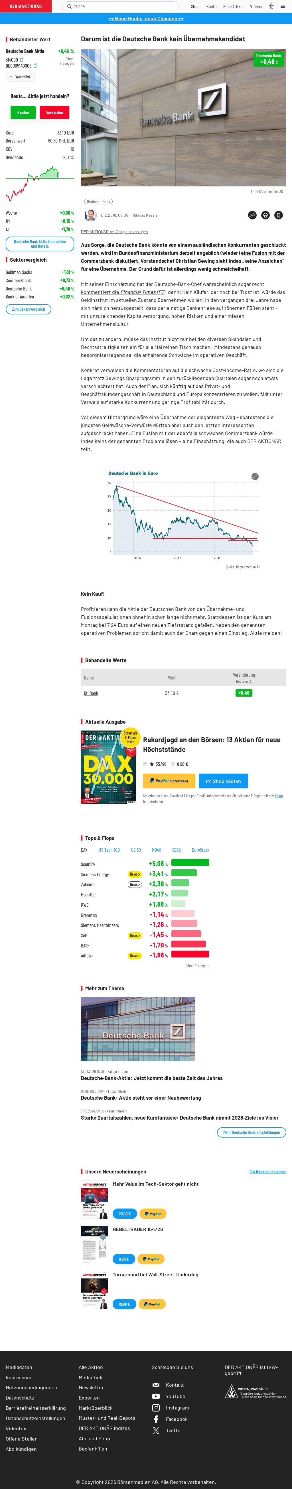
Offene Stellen (22, 1438)
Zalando (87, 884)
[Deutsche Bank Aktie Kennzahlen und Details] (40, 183)
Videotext (17, 1428)
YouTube (175, 1396)
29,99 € (125, 1213)
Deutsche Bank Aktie (25, 51)
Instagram (177, 1407)
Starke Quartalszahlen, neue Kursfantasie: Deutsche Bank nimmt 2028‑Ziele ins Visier (180, 1118)
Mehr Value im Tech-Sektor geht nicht (156, 1184)
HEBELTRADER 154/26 (138, 1229)
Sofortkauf (179, 781)
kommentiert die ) (123, 292)
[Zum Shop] (195, 6)
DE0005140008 (19, 64)
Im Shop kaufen (223, 781)
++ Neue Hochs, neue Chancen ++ (146, 18)
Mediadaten (19, 1367)
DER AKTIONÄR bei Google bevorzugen (114, 232)
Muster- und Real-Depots (107, 1418)
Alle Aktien (91, 1367)
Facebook (177, 1419)
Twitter (174, 1430)
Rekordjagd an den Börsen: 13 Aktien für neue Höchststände (212, 744)
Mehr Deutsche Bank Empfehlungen (251, 1132)
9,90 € (124, 1259)
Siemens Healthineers (100, 925)
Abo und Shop (94, 1438)
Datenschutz (20, 1397)
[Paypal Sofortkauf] (153, 1214)
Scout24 (88, 864)
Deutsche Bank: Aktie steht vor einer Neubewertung (141, 1098)
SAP (84, 935)
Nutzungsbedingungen (31, 1387)
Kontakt (175, 1385)
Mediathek (90, 1377)
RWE (85, 905)
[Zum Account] (211, 6)
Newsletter (91, 1387)
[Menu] (284, 6)
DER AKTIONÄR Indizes (104, 1428)
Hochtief (88, 895)
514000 (12, 58)
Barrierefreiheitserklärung (36, 1408)
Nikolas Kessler (145, 215)
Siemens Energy (95, 874)
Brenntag (89, 915)
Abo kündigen (21, 1449)
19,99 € (124, 1304)
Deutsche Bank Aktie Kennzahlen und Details (40, 244)
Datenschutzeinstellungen (35, 1418)
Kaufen (23, 112)
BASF (85, 946)
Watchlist (22, 76)
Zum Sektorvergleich (28, 309)
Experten (89, 1397)
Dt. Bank (91, 693)
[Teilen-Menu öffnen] (252, 215)
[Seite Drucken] (265, 215)
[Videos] (256, 6)
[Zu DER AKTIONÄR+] (233, 6)
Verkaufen (54, 112)
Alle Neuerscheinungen (268, 1171)
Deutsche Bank (98, 201)
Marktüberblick (96, 1408)
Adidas (87, 956)
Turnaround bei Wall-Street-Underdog (155, 1274)
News (134, 874)
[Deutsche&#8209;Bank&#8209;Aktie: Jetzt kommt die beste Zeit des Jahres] (183, 1029)
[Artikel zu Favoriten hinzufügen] (278, 215)
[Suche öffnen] (69, 6)
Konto (279, 795)
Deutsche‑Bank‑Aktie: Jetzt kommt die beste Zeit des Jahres (152, 1078)
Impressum (18, 1377)
